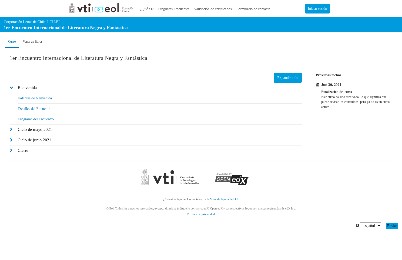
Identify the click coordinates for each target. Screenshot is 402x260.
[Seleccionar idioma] (357, 226)
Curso (13, 41)
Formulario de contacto (253, 9)
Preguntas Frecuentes (173, 9)
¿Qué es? (147, 9)
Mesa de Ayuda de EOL (224, 199)
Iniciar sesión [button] (317, 8)
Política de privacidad (201, 214)
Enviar (392, 226)
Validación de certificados (213, 9)
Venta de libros (32, 41)
